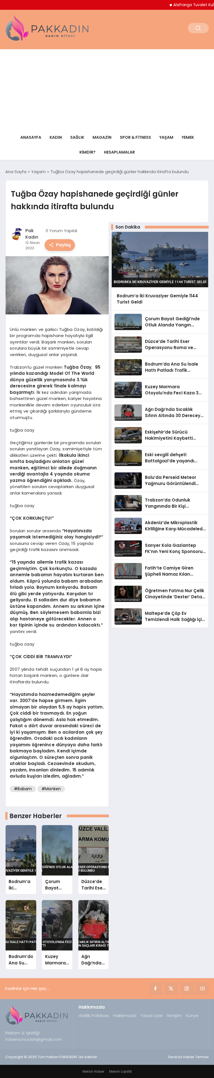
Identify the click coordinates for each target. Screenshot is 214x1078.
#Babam (23, 789)
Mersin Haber (93, 1071)
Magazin (102, 137)
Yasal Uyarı (151, 1015)
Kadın (56, 137)
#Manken (51, 789)
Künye (192, 1015)
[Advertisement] (107, 88)
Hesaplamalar (119, 152)
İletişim (174, 1015)
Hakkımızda (124, 1015)
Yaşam (166, 137)
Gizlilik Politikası (94, 1015)
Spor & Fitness (135, 137)
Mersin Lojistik (120, 1071)
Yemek (188, 137)
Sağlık (77, 137)
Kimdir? (87, 152)
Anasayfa (30, 137)
